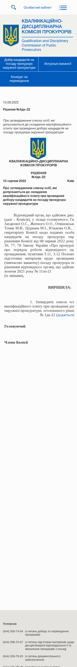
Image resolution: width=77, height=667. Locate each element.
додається (65, 315)
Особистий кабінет (38, 7)
